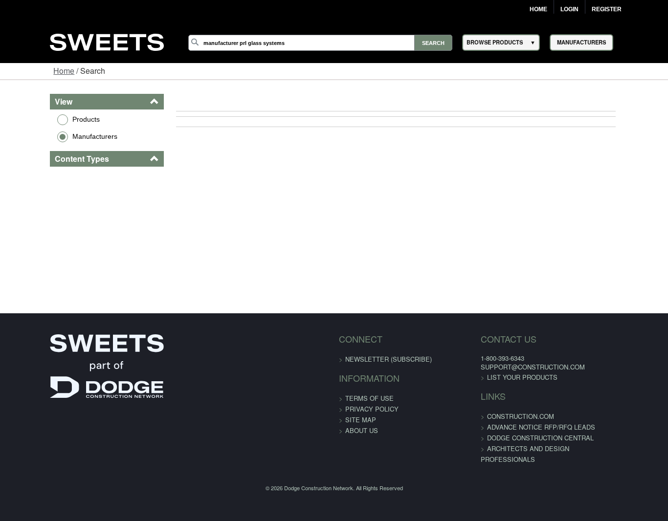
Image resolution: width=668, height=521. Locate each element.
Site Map (360, 419)
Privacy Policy (372, 408)
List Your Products (505, 377)
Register (607, 9)
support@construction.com (516, 366)
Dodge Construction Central (523, 437)
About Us (361, 430)
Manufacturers (51, 136)
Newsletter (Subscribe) (388, 359)
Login (569, 9)
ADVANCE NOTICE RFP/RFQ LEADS (524, 427)
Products (43, 119)
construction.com (503, 416)
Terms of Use (369, 398)
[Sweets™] (106, 40)
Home (538, 9)
